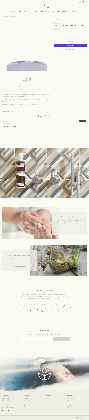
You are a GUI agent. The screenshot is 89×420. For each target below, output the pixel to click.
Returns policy (70, 400)
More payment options (70, 49)
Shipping (63, 31)
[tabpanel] (44, 134)
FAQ (58, 11)
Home (3, 16)
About (13, 11)
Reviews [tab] (6, 122)
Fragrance (44, 11)
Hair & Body (33, 11)
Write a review (82, 121)
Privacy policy (70, 403)
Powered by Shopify (71, 417)
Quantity (56, 35)
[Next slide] (49, 47)
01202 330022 (5, 400)
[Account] (80, 2)
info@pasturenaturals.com (8, 398)
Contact (74, 11)
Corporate (65, 11)
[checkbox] (14, 126)
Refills (25, 407)
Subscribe (61, 339)
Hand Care (22, 11)
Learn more (69, 228)
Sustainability (48, 403)
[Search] (86, 2)
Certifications (48, 400)
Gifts (53, 11)
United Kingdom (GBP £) (7, 417)
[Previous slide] (4, 47)
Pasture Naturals (57, 23)
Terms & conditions (71, 398)
